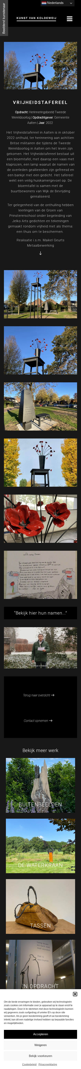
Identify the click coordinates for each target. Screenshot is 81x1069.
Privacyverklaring (48, 1064)
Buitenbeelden (40, 804)
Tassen (40, 926)
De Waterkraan (40, 865)
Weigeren (40, 1045)
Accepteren (40, 1034)
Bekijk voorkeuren (40, 1056)
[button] (75, 994)
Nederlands (55, 3)
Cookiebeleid (29, 1064)
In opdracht (40, 986)
